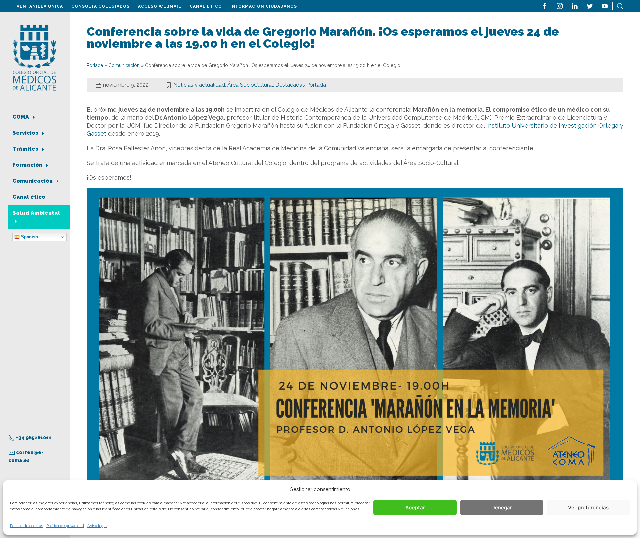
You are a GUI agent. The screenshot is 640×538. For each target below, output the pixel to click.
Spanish (29, 236)
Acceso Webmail (159, 6)
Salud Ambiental (36, 213)
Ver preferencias (588, 507)
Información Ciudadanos (263, 6)
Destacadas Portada (300, 85)
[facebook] (544, 5)
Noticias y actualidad (199, 85)
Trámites (26, 149)
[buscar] (620, 5)
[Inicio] (34, 57)
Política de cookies (26, 525)
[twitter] (589, 5)
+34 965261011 (33, 437)
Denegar (501, 507)
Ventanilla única (40, 6)
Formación (28, 165)
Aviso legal (97, 525)
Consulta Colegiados (100, 6)
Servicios (26, 133)
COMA (21, 117)
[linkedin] (574, 5)
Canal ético (206, 6)
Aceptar (415, 507)
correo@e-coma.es (25, 456)
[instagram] (559, 5)
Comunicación (33, 181)
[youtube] (604, 5)
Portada (95, 65)
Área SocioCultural (250, 85)
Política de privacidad (65, 525)
